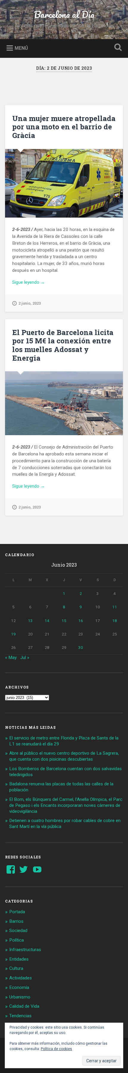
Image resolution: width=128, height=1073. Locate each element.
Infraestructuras (25, 949)
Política (16, 940)
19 (13, 634)
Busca (117, 48)
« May (11, 657)
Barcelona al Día (64, 14)
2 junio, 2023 (29, 303)
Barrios (16, 921)
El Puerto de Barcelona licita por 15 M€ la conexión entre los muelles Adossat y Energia (62, 345)
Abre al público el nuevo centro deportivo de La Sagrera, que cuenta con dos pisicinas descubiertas (64, 756)
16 (80, 620)
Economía (19, 987)
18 (114, 620)
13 (30, 620)
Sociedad (18, 930)
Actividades (20, 978)
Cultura (16, 968)
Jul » (24, 657)
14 (47, 620)
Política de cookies (56, 1049)
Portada (17, 911)
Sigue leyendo (37, 282)
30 (80, 647)
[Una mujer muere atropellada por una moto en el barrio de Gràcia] (64, 183)
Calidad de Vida (24, 1006)
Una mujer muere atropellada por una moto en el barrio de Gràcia (63, 127)
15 (64, 620)
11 (114, 606)
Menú (21, 48)
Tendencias (20, 1015)
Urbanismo (19, 997)
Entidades (19, 959)
